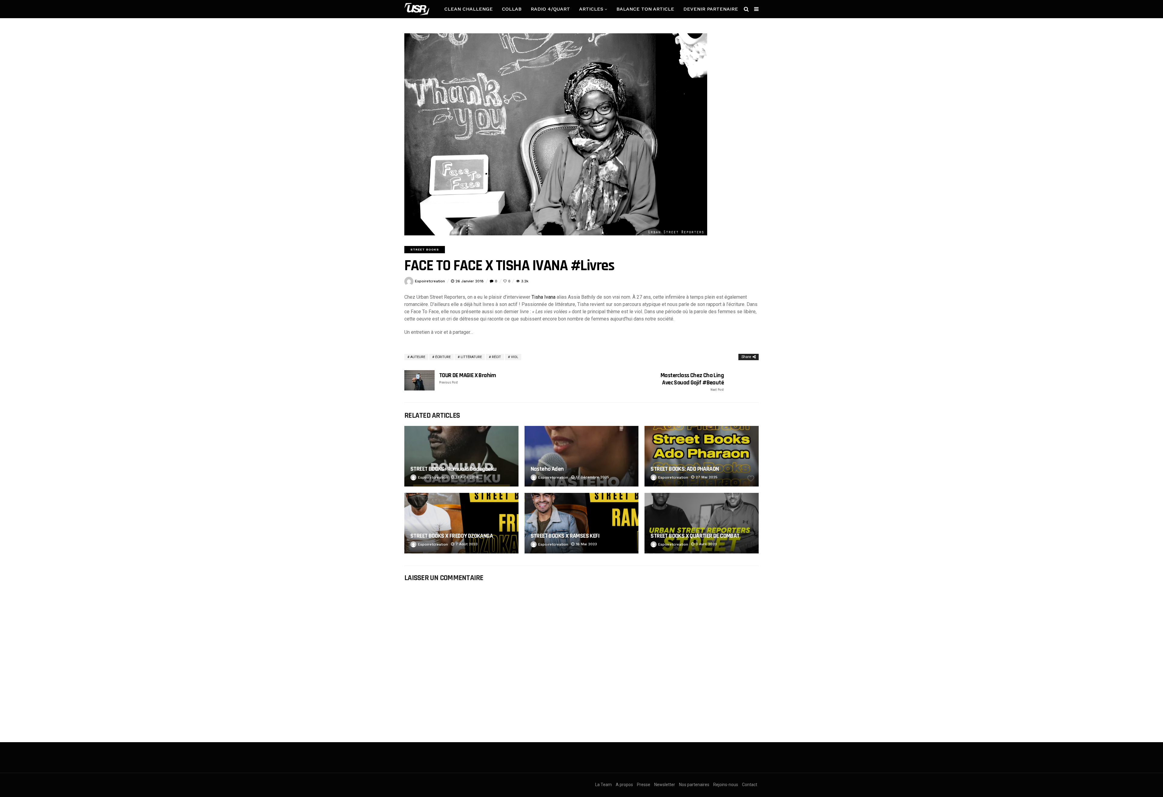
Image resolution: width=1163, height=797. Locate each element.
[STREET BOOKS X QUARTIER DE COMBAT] (701, 523)
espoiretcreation (430, 281)
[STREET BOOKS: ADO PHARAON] (701, 456)
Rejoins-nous (725, 784)
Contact (749, 784)
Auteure (417, 357)
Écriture (443, 357)
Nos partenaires (694, 784)
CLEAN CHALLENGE (468, 9)
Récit (496, 357)
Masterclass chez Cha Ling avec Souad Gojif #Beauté (692, 382)
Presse (643, 784)
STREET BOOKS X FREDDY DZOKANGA (451, 536)
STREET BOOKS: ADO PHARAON (685, 469)
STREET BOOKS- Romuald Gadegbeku (453, 469)
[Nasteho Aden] (582, 456)
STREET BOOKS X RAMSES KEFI (565, 536)
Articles (591, 9)
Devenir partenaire (710, 9)
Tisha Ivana (543, 297)
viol (514, 357)
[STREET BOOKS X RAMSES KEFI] (582, 523)
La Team (603, 784)
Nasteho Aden (547, 469)
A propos (624, 784)
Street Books (424, 249)
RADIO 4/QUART (550, 9)
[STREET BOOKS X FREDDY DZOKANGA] (461, 523)
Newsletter (664, 784)
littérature (471, 357)
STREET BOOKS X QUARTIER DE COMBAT (695, 536)
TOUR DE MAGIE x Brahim (467, 378)
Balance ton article (645, 9)
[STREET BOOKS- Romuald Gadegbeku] (461, 456)
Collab (512, 9)
